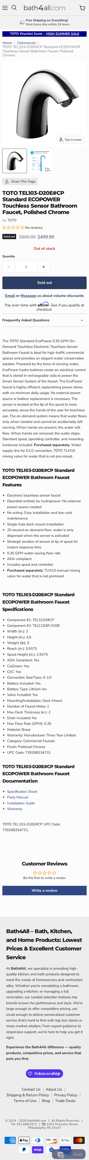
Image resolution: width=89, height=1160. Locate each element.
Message (28, 295)
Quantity (8, 256)
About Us (54, 1089)
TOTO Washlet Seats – (44, 33)
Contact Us (31, 1089)
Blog (46, 1100)
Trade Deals (65, 1100)
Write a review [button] (44, 890)
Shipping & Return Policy (27, 1095)
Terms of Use (25, 1100)
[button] (13, 227)
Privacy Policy (65, 1095)
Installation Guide (21, 803)
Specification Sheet (22, 791)
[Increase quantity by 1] (44, 267)
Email (10, 295)
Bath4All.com (36, 1121)
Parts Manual (17, 797)
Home (7, 43)
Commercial (26, 43)
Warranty (14, 808)
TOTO (12, 220)
